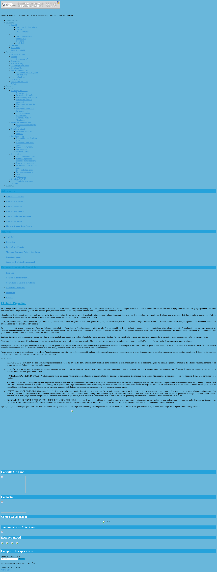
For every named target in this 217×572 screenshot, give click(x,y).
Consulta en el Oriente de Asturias (20, 283)
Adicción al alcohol (14, 206)
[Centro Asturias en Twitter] (8, 546)
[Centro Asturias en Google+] (13, 546)
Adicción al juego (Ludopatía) (18, 216)
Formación (10, 293)
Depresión (10, 242)
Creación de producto (15, 288)
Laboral (9, 297)
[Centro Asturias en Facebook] (3, 546)
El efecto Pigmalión (13, 303)
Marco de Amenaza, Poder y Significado (23, 252)
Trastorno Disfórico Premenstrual (20, 262)
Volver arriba (6, 570)
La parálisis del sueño (15, 247)
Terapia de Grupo (13, 257)
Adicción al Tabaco (14, 221)
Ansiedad (10, 237)
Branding (10, 273)
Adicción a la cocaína (15, 196)
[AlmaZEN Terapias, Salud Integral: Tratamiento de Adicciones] (2, 533)
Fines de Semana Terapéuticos (19, 226)
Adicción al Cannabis (15, 211)
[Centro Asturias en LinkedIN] (18, 546)
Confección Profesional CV (17, 278)
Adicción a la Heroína (15, 201)
